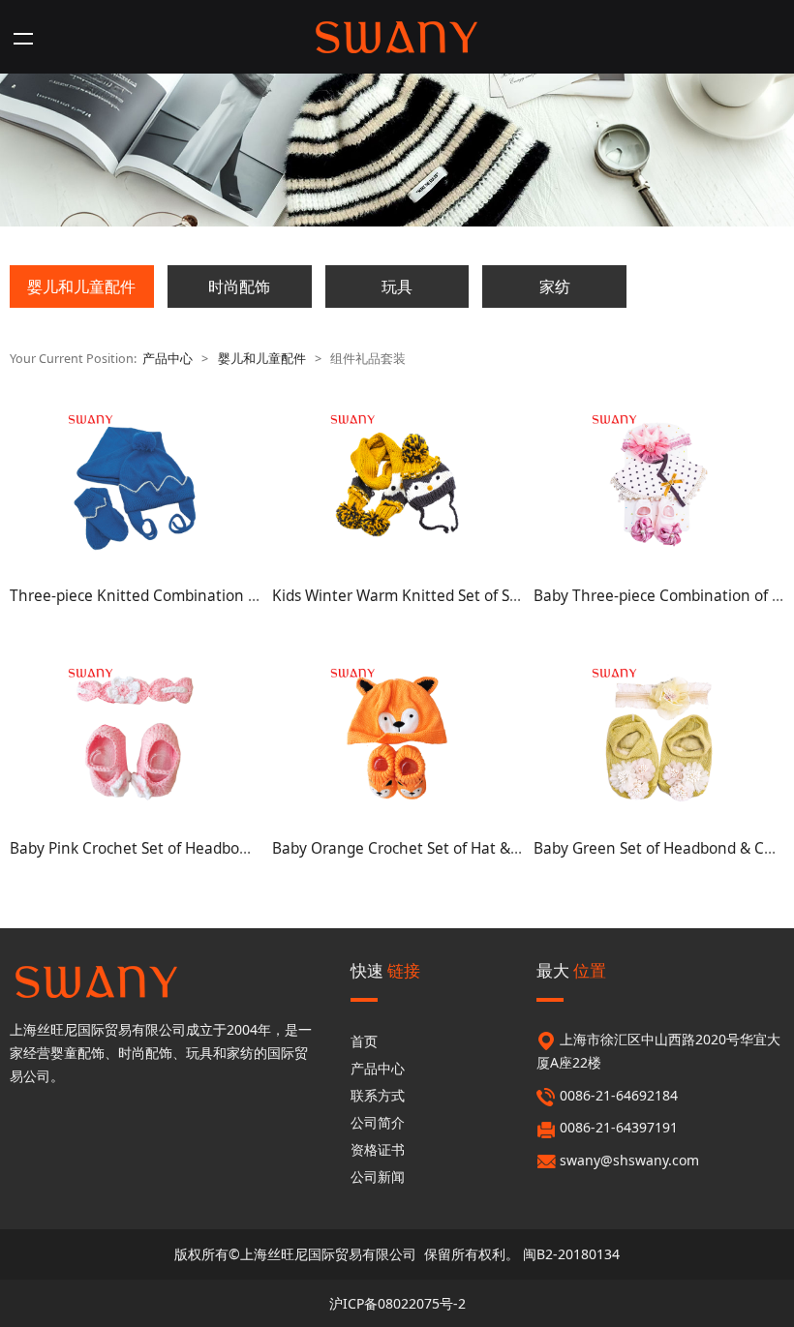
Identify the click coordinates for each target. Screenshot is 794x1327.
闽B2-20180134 (571, 1254)
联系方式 (378, 1095)
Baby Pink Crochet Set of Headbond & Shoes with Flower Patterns (238, 848)
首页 (364, 1041)
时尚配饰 (239, 286)
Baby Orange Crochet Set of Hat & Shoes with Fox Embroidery (487, 848)
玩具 (397, 286)
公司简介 (378, 1122)
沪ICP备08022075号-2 (397, 1303)
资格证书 (378, 1149)
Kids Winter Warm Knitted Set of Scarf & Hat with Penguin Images (502, 596)
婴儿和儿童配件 (81, 286)
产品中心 (167, 358)
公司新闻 (378, 1176)
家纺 (554, 286)
